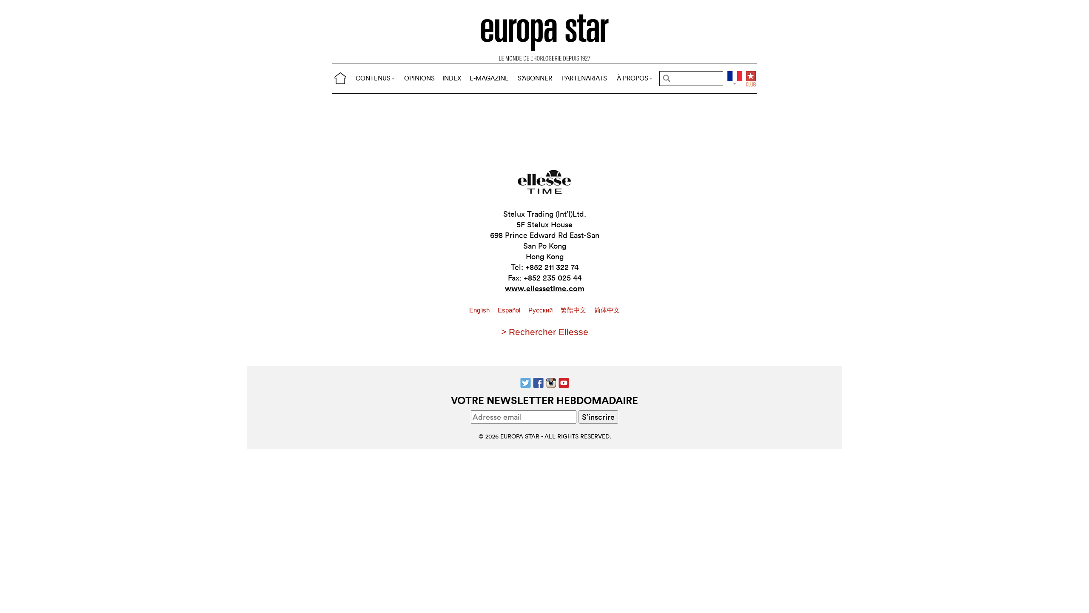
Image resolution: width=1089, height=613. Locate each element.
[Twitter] (525, 382)
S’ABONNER (535, 78)
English (480, 310)
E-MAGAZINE (489, 78)
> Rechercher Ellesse (544, 332)
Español (510, 310)
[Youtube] (564, 382)
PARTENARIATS (584, 78)
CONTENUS (373, 78)
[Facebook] (538, 382)
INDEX (451, 78)
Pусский (541, 310)
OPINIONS (419, 78)
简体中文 (607, 310)
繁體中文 (574, 310)
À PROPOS (632, 78)
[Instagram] (551, 382)
